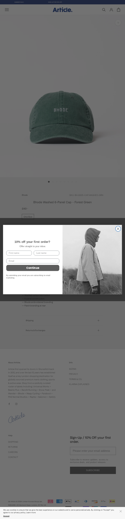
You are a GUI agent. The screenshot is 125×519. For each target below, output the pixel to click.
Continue (32, 268)
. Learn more (30, 512)
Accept (6, 516)
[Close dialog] (118, 228)
